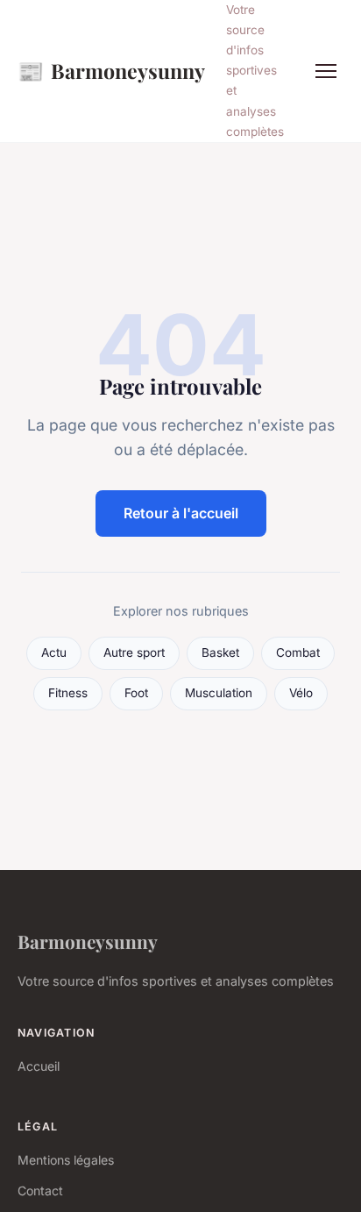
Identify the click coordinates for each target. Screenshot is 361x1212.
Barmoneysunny (111, 70)
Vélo (301, 693)
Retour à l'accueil (181, 513)
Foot (136, 693)
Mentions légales (66, 1159)
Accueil (39, 1066)
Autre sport (134, 652)
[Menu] (325, 71)
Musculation (218, 693)
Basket (220, 652)
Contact (40, 1190)
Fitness (68, 693)
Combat (298, 652)
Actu (54, 652)
